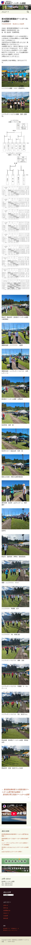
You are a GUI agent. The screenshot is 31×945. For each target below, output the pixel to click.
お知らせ (16, 24)
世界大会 (5, 908)
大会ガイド (6, 913)
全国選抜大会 (6, 910)
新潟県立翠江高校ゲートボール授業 (16, 796)
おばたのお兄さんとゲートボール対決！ (12, 851)
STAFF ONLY (11, 941)
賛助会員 (5, 918)
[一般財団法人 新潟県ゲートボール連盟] (15, 2)
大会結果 (21, 24)
